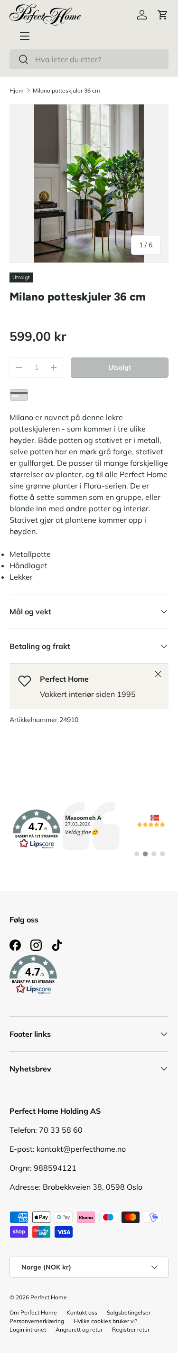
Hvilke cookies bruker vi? (105, 1321)
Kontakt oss (81, 1312)
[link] (89, 829)
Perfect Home (48, 1297)
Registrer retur (131, 1329)
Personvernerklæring (36, 1321)
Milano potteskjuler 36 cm (66, 90)
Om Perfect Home (33, 1312)
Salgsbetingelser (128, 1312)
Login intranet (27, 1329)
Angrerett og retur (79, 1329)
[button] (162, 14)
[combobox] (89, 59)
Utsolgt (119, 367)
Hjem (16, 90)
